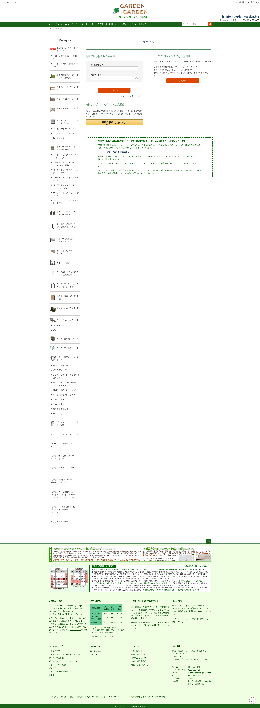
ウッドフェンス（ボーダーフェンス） (65, 654)
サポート (135, 646)
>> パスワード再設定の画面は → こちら (119, 152)
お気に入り (88, 24)
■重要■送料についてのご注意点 (145, 601)
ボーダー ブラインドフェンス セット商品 (65, 201)
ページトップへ (208, 541)
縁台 (55, 330)
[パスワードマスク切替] (136, 78)
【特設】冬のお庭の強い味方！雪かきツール (62, 457)
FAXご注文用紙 (106, 24)
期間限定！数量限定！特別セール (66, 57)
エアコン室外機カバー (66, 339)
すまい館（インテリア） (61, 434)
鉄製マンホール (59, 399)
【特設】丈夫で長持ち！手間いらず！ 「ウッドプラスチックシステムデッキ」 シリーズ (63, 494)
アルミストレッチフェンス (66, 109)
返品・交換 (177, 601)
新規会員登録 (95, 651)
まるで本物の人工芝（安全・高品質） (65, 76)
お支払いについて (138, 658)
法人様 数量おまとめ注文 (139, 697)
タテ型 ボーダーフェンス (63, 133)
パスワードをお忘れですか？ (130, 96)
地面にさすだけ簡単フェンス (66, 252)
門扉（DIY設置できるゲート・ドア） (66, 240)
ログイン (233, 2)
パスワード (96, 75)
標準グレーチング (60, 365)
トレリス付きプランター (66, 309)
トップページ (57, 24)
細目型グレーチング (61, 370)
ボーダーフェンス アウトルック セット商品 (65, 171)
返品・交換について (139, 665)
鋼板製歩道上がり (60, 409)
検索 (210, 24)
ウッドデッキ (58, 325)
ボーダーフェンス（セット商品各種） (66, 148)
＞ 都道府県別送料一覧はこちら (101, 636)
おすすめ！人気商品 (59, 521)
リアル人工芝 (54, 651)
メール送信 (122, 24)
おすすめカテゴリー (57, 646)
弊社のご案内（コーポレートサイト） (109, 697)
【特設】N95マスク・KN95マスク (63, 469)
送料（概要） (96, 601)
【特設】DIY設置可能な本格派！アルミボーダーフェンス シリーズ (63, 509)
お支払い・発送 (56, 601)
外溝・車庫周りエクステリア (66, 358)
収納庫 (51, 675)
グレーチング (54, 668)
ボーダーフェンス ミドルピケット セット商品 (65, 186)
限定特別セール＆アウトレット (66, 49)
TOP (252, 701)
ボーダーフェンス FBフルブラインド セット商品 (66, 163)
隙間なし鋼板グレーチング (64, 390)
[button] (114, 122)
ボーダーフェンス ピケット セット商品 (66, 179)
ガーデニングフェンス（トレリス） (64, 661)
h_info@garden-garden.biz (240, 16)
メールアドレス (98, 65)
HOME (51, 29)
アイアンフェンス (64, 263)
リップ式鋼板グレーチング (64, 395)
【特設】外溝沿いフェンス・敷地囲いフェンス (63, 481)
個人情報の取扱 (83, 697)
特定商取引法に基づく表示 (62, 697)
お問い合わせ (159, 697)
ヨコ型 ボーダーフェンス (63, 128)
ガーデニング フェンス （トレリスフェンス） (67, 273)
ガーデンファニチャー (66, 348)
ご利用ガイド (254, 2)
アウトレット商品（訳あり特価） (65, 65)
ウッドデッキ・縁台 (65, 320)
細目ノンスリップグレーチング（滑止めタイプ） (66, 383)
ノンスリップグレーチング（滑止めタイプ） (66, 376)
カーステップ (58, 414)
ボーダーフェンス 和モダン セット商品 (66, 194)
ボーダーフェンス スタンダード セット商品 (65, 156)
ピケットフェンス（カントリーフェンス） (66, 213)
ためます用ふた (59, 404)
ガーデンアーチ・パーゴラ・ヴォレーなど (66, 285)
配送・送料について (139, 654)
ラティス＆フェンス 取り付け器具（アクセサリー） (66, 226)
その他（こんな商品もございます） (63, 444)
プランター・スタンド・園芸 (65, 423)
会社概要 (176, 646)
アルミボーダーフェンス (66, 88)
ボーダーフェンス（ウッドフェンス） (66, 121)
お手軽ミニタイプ (60, 138)
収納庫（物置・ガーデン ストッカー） (66, 297)
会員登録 (243, 2)
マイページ (72, 24)
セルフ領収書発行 (138, 661)
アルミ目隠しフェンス (66, 99)
